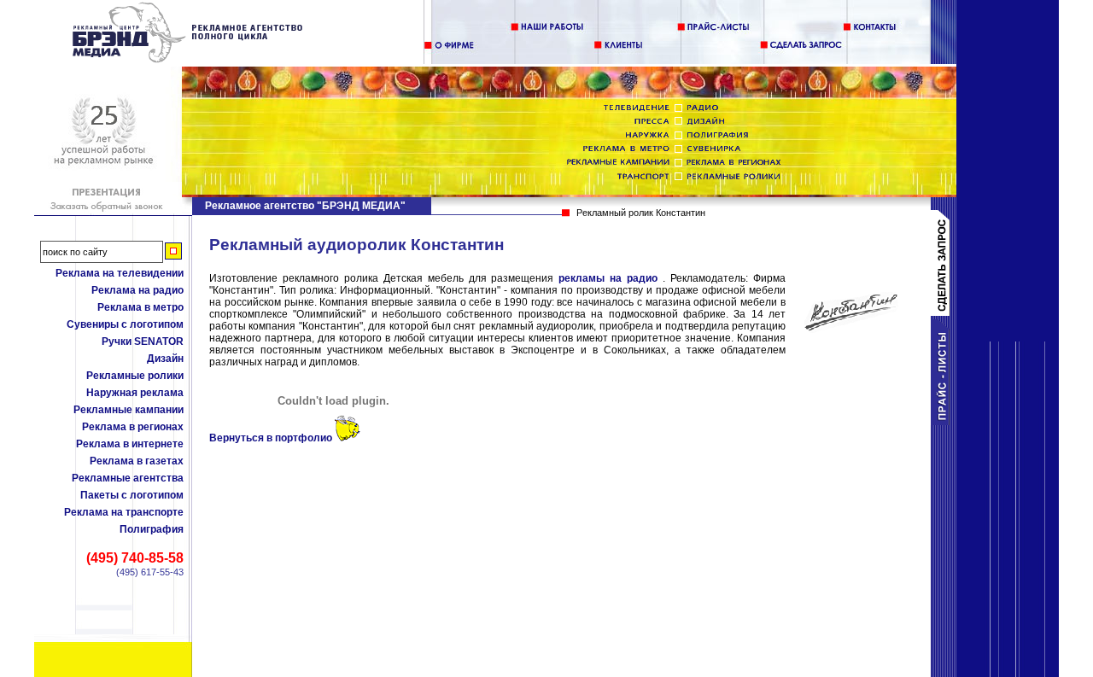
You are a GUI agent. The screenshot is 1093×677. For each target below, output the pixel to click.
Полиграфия (152, 529)
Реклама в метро (140, 307)
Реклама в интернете (130, 444)
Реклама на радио (137, 290)
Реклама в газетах (137, 461)
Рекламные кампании (128, 410)
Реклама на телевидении (120, 273)
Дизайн (165, 358)
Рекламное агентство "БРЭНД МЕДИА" (305, 206)
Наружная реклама (135, 393)
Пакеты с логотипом (132, 495)
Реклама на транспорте (124, 512)
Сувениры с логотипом (125, 324)
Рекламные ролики (135, 376)
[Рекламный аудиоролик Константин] (188, 60)
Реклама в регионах (133, 427)
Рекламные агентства (128, 478)
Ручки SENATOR (143, 341)
